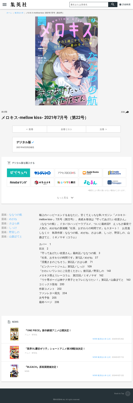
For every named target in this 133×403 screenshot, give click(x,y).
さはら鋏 (14, 223)
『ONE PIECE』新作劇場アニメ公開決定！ (48, 330)
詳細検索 (126, 4)
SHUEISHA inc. (59, 399)
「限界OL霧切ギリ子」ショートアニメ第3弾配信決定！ (55, 348)
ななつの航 (15, 214)
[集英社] (18, 4)
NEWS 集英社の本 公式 (102, 339)
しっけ (13, 227)
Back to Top (122, 393)
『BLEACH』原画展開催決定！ (42, 367)
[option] (66, 61)
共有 (123, 112)
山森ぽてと (15, 236)
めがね (13, 219)
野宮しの (14, 232)
